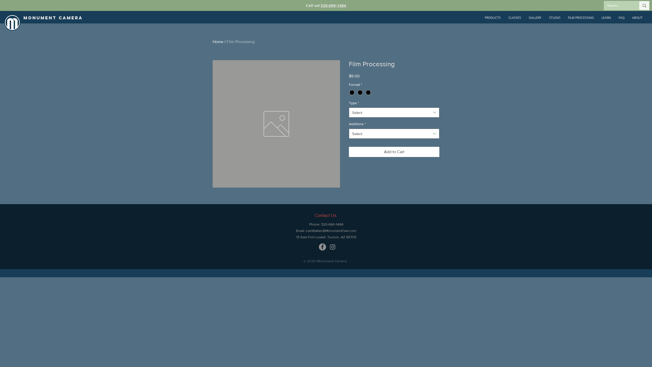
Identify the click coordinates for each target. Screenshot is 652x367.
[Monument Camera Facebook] (322, 247)
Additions (357, 124)
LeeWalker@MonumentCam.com (331, 231)
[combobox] (394, 112)
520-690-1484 (333, 5)
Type (354, 103)
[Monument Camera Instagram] (332, 247)
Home (218, 42)
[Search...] (644, 5)
